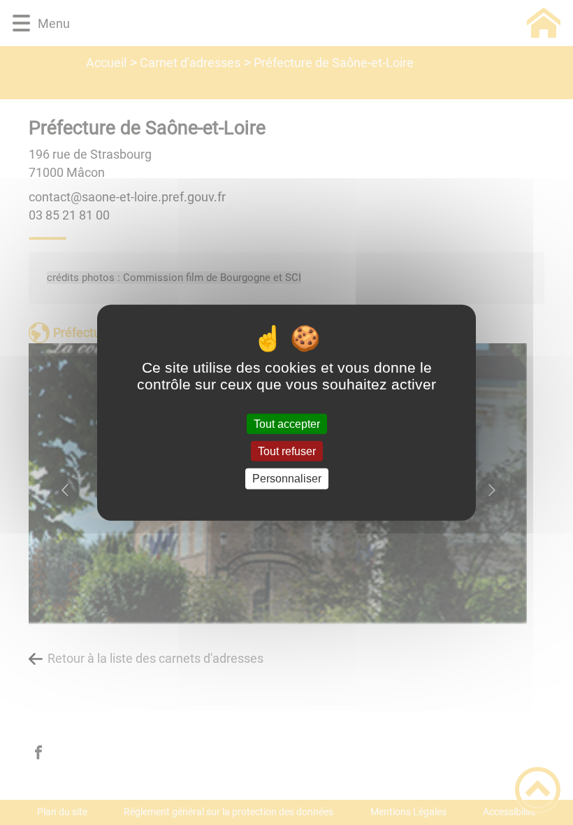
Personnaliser (286, 479)
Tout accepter (287, 424)
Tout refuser (287, 451)
